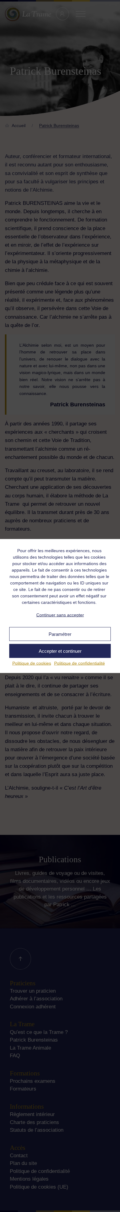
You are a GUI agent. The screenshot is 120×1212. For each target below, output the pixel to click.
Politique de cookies (31, 663)
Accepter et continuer (60, 650)
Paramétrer (60, 633)
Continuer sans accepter (60, 614)
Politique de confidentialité (79, 663)
